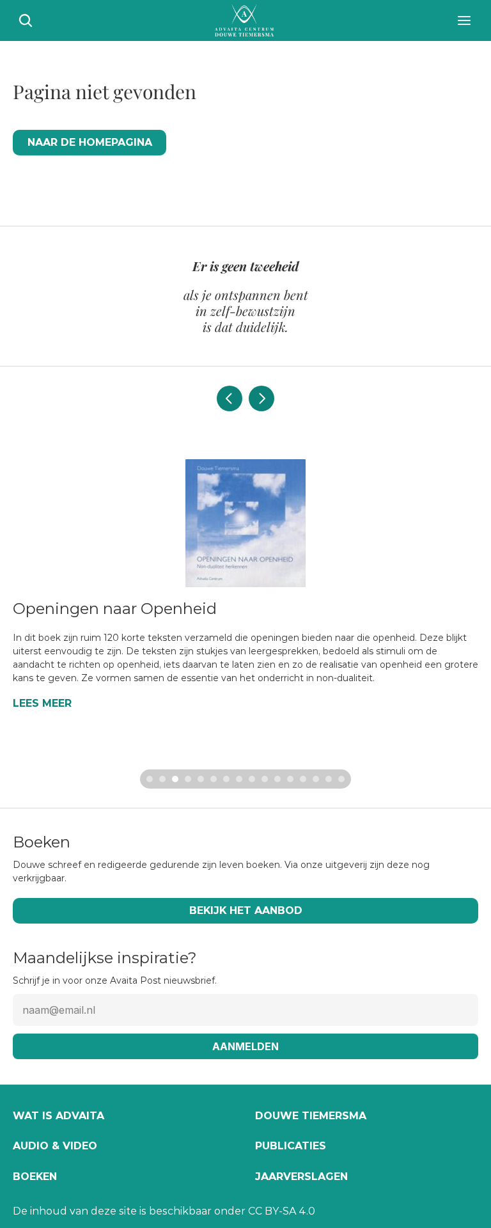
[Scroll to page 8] (239, 779)
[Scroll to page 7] (226, 779)
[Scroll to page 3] (175, 779)
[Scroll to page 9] (252, 779)
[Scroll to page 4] (188, 779)
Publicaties (290, 1146)
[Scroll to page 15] (328, 779)
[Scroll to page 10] (264, 779)
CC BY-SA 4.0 (281, 1211)
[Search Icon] (25, 20)
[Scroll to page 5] (200, 779)
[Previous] (229, 398)
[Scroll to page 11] (277, 779)
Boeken (35, 1176)
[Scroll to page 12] (290, 779)
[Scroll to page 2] (162, 779)
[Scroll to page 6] (213, 779)
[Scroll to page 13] (303, 779)
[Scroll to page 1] (148, 779)
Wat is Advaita (58, 1116)
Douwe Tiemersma (310, 1116)
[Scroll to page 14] (315, 779)
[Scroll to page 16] (343, 779)
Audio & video (55, 1146)
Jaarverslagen (301, 1176)
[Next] (261, 398)
